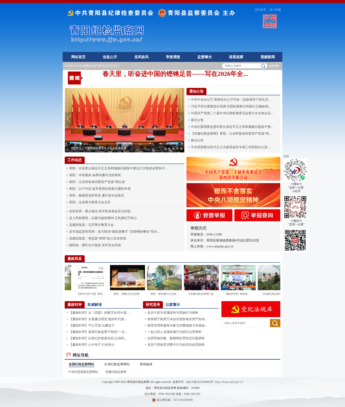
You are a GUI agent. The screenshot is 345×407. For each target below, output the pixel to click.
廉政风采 (74, 259)
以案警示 (173, 305)
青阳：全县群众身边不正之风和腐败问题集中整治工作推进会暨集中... (118, 168)
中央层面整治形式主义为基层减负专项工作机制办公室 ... (231, 147)
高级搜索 (274, 65)
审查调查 (173, 57)
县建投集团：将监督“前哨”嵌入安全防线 (97, 238)
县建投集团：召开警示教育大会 (91, 224)
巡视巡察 (236, 57)
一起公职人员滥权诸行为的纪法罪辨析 (174, 332)
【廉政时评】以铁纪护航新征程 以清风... (98, 338)
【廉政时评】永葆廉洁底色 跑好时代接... (98, 319)
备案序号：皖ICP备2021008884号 (193, 381)
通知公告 (196, 91)
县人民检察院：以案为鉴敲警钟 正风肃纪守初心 (103, 218)
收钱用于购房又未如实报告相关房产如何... (177, 319)
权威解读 (94, 305)
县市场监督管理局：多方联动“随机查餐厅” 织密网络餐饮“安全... (114, 231)
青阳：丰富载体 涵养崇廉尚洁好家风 (95, 175)
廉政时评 (74, 305)
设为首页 (260, 9)
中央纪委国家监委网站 (83, 371)
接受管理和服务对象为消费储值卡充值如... (177, 325)
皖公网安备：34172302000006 (174, 399)
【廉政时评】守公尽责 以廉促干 (92, 325)
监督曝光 (204, 57)
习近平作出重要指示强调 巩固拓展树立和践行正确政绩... (231, 106)
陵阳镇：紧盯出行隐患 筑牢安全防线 (95, 245)
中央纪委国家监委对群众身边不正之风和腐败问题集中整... (232, 126)
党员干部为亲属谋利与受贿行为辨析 (172, 312)
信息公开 (110, 57)
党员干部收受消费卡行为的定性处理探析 (176, 344)
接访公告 (197, 120)
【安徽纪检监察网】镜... (209, 293)
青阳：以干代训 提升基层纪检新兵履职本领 (100, 188)
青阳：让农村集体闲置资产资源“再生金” (97, 182)
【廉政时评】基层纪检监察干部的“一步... (98, 332)
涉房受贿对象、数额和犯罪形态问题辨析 (176, 338)
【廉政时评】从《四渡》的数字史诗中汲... (99, 312)
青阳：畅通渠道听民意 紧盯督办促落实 (96, 195)
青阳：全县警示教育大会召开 (90, 202)
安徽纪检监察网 (115, 371)
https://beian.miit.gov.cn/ (229, 381)
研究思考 (153, 305)
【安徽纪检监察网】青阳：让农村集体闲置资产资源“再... (231, 133)
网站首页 (78, 57)
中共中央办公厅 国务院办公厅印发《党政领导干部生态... (231, 99)
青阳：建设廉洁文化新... (172, 293)
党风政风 (141, 57)
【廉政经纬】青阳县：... (246, 293)
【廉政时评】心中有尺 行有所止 (92, 344)
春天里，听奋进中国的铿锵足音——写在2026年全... (175, 71)
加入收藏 (275, 9)
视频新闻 (268, 57)
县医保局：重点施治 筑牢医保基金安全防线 (100, 211)
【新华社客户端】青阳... (98, 293)
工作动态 (74, 160)
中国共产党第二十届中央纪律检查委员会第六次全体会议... (232, 113)
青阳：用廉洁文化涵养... (135, 293)
